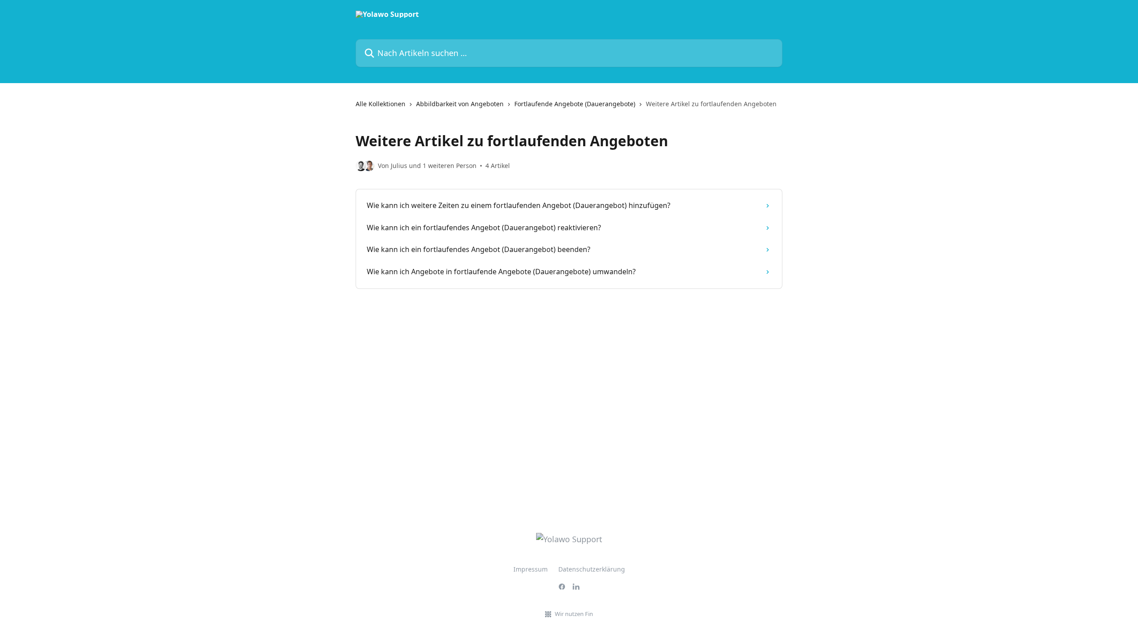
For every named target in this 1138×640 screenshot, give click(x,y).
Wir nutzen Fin (574, 614)
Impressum (530, 569)
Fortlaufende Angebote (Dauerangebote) (574, 104)
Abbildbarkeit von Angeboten (460, 104)
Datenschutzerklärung (591, 569)
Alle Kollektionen (380, 104)
